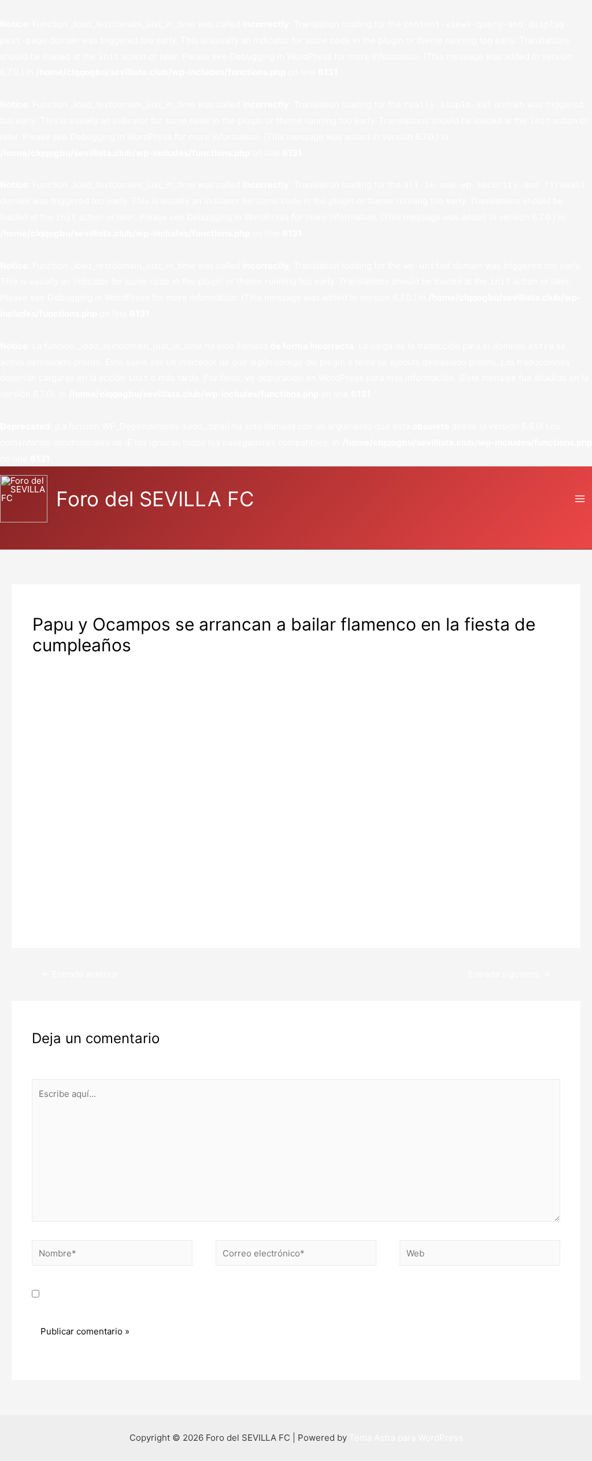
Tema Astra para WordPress (406, 1437)
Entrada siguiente (509, 974)
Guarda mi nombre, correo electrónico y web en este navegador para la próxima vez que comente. (248, 1294)
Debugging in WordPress (281, 56)
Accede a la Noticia (71, 910)
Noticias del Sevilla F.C (166, 664)
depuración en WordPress (310, 377)
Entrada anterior (80, 974)
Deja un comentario (72, 664)
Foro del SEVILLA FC (155, 499)
